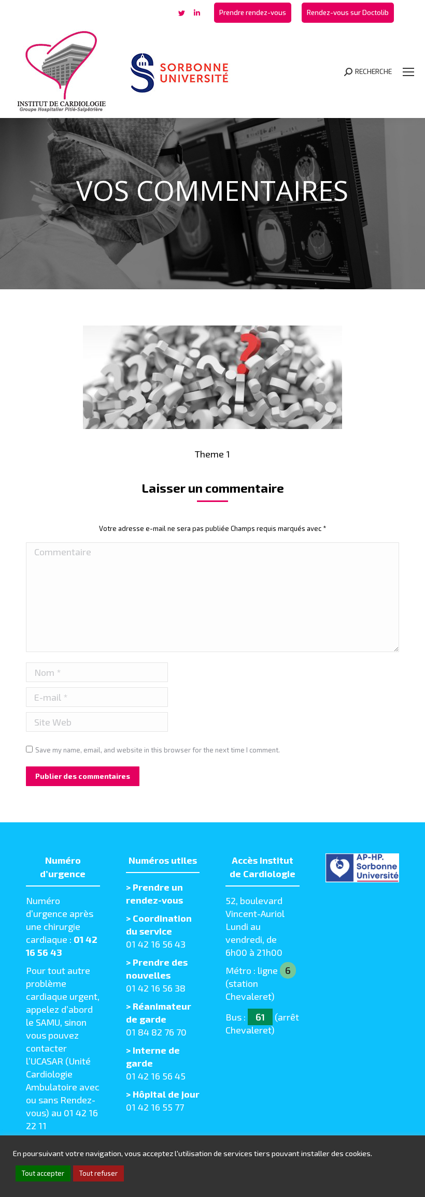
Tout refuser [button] (98, 1173)
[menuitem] (253, 12)
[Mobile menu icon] (408, 72)
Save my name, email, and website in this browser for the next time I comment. (157, 750)
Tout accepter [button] (43, 1173)
